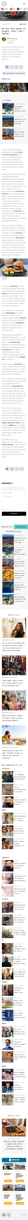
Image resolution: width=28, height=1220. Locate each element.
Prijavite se (14, 513)
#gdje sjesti (22, 24)
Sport (21, 8)
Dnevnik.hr (6, 8)
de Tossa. (18, 374)
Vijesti (14, 8)
